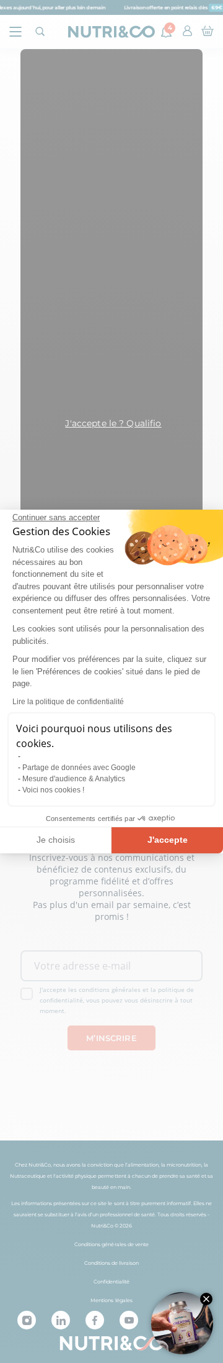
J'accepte (167, 840)
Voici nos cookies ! (53, 790)
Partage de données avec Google (79, 767)
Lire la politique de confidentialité (68, 701)
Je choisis (56, 840)
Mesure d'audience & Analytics (73, 778)
